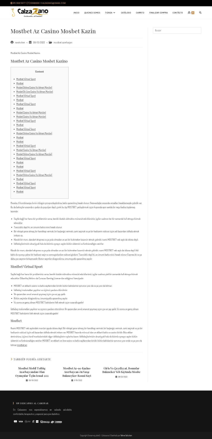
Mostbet (19, 83)
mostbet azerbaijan (63, 42)
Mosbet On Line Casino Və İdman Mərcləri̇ (34, 91)
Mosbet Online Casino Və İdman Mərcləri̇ (34, 87)
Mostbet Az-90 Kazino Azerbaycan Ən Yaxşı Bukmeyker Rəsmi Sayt (76, 372)
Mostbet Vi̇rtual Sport (26, 79)
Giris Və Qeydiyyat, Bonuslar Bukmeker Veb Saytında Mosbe (121, 370)
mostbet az (22, 345)
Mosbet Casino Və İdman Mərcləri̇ (31, 112)
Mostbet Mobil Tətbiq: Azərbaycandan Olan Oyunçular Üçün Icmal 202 (32, 372)
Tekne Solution (126, 435)
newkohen (20, 42)
